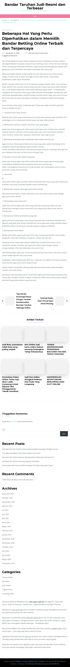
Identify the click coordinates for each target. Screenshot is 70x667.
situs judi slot (17, 610)
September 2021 (8, 502)
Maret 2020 (6, 559)
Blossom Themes (35, 664)
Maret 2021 (6, 526)
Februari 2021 (7, 531)
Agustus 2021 (7, 506)
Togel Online (7, 589)
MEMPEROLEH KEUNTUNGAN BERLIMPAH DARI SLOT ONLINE (55, 380)
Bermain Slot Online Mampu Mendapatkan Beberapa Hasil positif (28, 457)
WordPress (55, 664)
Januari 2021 (7, 535)
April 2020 (6, 555)
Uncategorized (7, 30)
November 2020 (8, 543)
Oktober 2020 (7, 547)
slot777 (26, 644)
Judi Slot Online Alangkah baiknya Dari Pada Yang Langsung (33, 380)
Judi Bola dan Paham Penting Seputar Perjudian (20, 461)
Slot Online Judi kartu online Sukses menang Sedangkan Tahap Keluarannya (34, 348)
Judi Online (6, 585)
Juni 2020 (5, 551)
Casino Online (7, 577)
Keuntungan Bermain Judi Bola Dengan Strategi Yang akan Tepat (27, 465)
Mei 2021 (5, 518)
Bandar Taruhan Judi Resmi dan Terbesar (35, 6)
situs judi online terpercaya (38, 53)
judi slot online (32, 618)
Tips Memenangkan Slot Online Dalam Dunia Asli (21, 453)
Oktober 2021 (7, 498)
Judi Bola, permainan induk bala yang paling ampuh (12, 347)
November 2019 (8, 563)
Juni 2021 (5, 514)
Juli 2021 (5, 510)
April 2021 (6, 522)
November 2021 (8, 494)
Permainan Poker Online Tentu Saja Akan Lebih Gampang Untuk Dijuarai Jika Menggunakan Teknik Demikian (10, 384)
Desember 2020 (8, 539)
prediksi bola (56, 628)
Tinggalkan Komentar (9, 56)
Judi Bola (5, 581)
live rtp (28, 636)
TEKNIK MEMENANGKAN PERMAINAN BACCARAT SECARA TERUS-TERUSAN (56, 349)
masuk (14, 421)
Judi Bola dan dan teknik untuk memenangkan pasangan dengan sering (30, 449)
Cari (3, 430)
